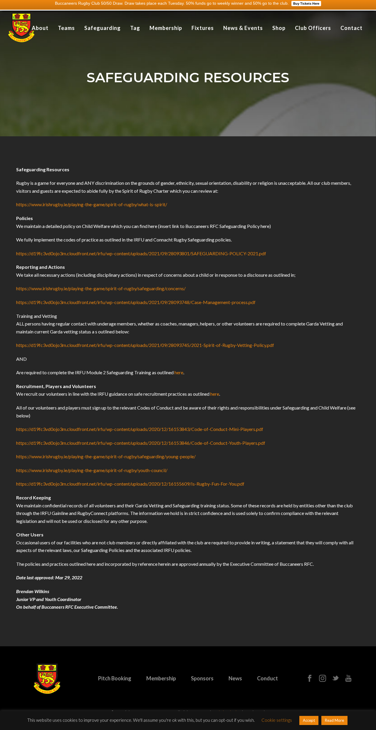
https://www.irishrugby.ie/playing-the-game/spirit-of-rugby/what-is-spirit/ (91, 204)
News (235, 678)
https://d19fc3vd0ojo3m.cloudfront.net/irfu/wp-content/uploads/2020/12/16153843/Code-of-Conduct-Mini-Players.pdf (139, 429)
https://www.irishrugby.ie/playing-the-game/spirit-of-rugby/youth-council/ (91, 470)
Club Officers (313, 28)
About (40, 28)
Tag (135, 28)
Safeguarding (102, 28)
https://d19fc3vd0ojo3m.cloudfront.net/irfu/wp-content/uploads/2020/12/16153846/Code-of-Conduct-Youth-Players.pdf (140, 443)
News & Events (243, 28)
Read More (334, 720)
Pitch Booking (114, 678)
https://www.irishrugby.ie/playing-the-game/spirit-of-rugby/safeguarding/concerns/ (101, 288)
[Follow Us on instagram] (322, 678)
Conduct (267, 678)
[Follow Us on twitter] (335, 678)
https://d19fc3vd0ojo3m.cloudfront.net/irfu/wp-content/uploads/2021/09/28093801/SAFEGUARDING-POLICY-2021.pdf (141, 253)
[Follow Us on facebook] (309, 678)
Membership (166, 28)
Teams (66, 28)
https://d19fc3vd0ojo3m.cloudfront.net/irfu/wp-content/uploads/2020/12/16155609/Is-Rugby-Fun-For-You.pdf (130, 483)
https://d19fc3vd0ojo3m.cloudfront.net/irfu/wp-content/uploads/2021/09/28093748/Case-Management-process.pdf (136, 302)
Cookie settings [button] (276, 720)
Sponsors (202, 678)
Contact (351, 28)
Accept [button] (309, 720)
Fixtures (203, 28)
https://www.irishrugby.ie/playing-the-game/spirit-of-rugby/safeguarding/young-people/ (106, 456)
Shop (279, 28)
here (178, 372)
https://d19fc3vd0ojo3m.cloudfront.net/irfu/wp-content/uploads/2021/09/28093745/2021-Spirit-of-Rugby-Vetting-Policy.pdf (145, 345)
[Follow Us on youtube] (348, 678)
